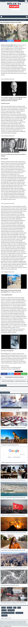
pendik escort (9, 623)
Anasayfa (3, 607)
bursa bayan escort (4, 622)
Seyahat (8, 20)
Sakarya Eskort (11, 622)
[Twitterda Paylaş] (10, 40)
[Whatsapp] (24, 40)
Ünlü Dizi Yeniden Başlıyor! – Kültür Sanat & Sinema (14, 381)
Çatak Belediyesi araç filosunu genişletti (14, 377)
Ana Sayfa (3, 20)
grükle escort (15, 621)
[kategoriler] (27, 16)
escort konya (17, 625)
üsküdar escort (3, 621)
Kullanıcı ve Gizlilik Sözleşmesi (8, 612)
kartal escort (14, 623)
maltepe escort (3, 623)
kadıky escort (20, 623)
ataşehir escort (23, 622)
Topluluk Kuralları (19, 612)
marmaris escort (11, 625)
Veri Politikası (4, 615)
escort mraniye (9, 621)
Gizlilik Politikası (11, 610)
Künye (14, 607)
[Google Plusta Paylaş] (17, 40)
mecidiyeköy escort (7, 626)
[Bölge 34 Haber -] (14, 5)
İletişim (19, 607)
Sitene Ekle (4, 610)
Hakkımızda (9, 607)
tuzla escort (17, 622)
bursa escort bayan (22, 621)
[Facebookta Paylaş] (3, 40)
